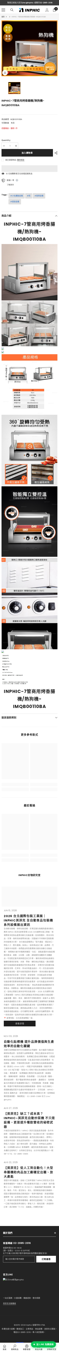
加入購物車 (27, 152)
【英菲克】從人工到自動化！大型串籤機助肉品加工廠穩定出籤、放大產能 (28, 1172)
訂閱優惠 (46, 1259)
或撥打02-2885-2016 (43, 2)
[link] (15, 784)
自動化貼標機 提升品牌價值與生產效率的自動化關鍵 (29, 1044)
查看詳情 (19, 1023)
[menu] (3, 10)
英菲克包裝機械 (9, 1303)
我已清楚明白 (10, 160)
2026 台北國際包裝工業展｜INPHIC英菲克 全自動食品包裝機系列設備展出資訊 (28, 920)
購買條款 (20, 160)
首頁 (3, 17)
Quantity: (6, 140)
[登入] (47, 10)
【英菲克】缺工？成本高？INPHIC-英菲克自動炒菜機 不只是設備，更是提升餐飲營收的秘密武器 (29, 1120)
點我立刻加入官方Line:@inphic (20, 2)
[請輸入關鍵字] (12, 10)
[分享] (55, 153)
